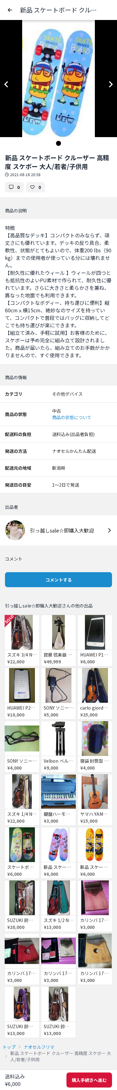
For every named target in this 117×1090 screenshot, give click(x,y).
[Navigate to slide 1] (58, 143)
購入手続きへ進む (89, 1080)
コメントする (59, 580)
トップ (9, 1047)
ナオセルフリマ (39, 1047)
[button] (9, 9)
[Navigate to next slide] (111, 84)
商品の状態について (71, 417)
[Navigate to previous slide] (6, 84)
